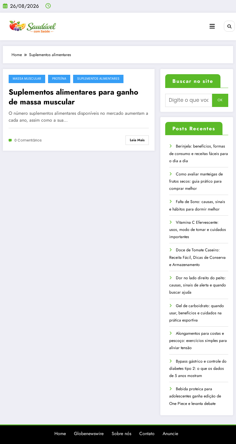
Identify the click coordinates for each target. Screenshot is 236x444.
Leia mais (137, 140)
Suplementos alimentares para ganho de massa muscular (73, 97)
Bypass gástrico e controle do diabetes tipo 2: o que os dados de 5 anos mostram (198, 368)
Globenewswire (89, 433)
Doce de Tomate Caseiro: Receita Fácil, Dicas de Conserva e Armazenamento (197, 257)
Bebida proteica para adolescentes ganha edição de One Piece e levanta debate (195, 396)
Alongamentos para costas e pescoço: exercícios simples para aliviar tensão (198, 340)
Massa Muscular (27, 78)
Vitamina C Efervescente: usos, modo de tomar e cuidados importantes (197, 229)
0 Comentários (28, 140)
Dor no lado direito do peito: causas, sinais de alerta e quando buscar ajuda (197, 285)
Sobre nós (121, 433)
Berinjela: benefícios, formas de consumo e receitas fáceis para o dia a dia (198, 153)
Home (60, 433)
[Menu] (212, 26)
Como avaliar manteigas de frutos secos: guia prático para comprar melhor (196, 181)
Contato (147, 433)
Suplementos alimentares (98, 78)
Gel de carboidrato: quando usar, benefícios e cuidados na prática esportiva (196, 313)
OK (220, 100)
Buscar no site (192, 81)
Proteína (59, 78)
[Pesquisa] (229, 26)
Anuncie (170, 433)
